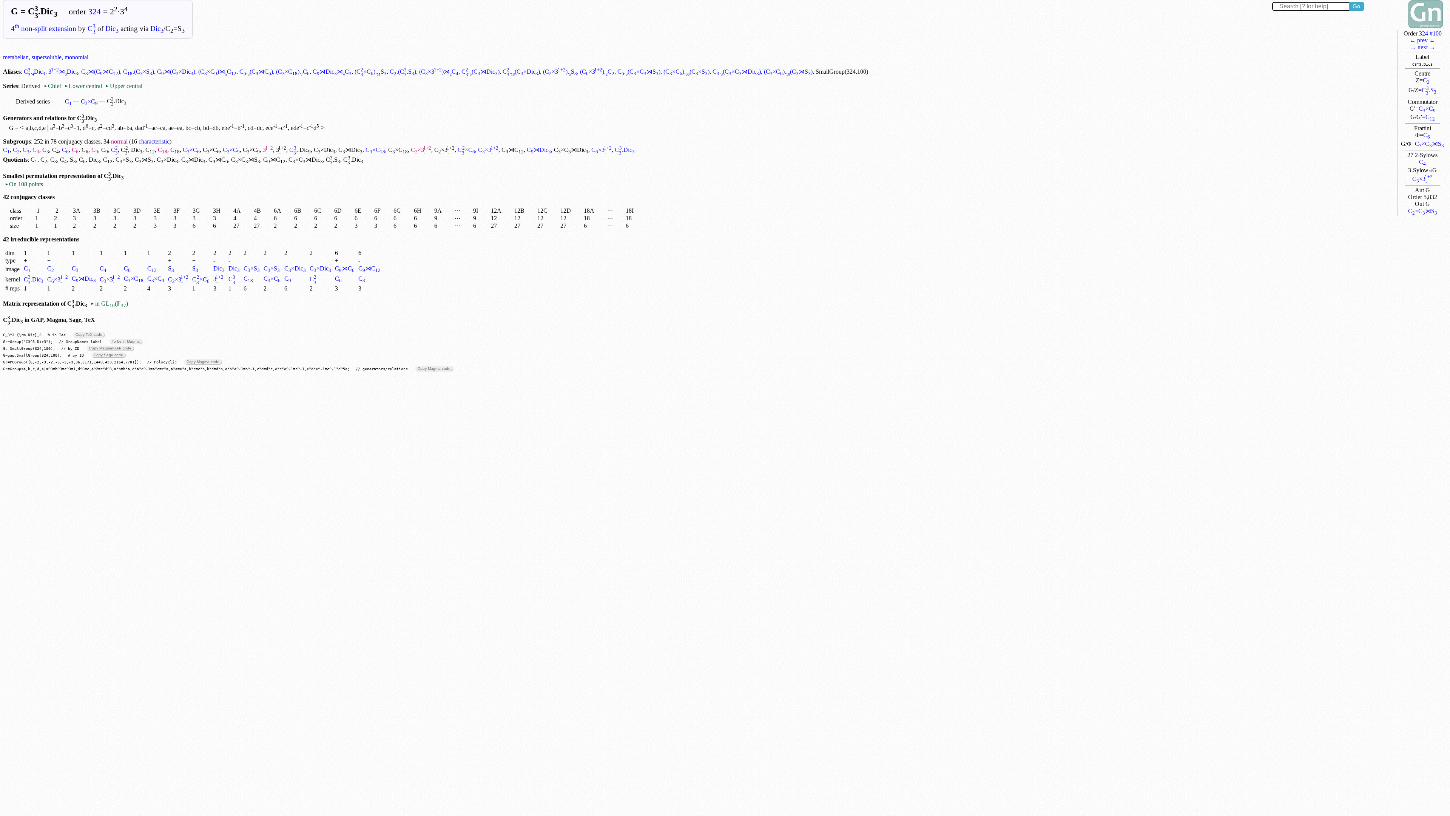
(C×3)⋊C (438, 71)
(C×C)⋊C (217, 71)
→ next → (1422, 47)
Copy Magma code (203, 362)
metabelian (16, 57)
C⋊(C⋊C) (100, 71)
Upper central (123, 86)
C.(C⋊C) (256, 71)
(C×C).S (371, 71)
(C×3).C (597, 71)
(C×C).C (293, 71)
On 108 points (24, 184)
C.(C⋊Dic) (480, 71)
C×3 (1422, 179)
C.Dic (34, 71)
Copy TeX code (89, 334)
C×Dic (324, 150)
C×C (1427, 108)
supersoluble (47, 57)
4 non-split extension (43, 28)
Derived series (33, 101)
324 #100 (1430, 33)
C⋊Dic (350, 150)
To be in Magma (126, 341)
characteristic (154, 141)
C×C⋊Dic (571, 150)
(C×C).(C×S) (686, 71)
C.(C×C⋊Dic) (737, 71)
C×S (124, 159)
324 (94, 11)
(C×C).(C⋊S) (788, 71)
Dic (112, 28)
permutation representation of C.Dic (75, 176)
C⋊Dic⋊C (332, 71)
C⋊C (512, 150)
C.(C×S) (138, 71)
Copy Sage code (108, 355)
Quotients (15, 159)
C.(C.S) (403, 71)
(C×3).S (560, 71)
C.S (1429, 90)
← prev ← (1422, 40)
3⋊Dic (63, 71)
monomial (76, 57)
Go (1356, 6)
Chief (53, 86)
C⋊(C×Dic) (176, 71)
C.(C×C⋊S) (638, 71)
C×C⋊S (1429, 144)
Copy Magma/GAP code (110, 348)
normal (119, 141)
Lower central (83, 86)
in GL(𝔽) (109, 303)
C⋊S (144, 159)
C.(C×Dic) (521, 71)
